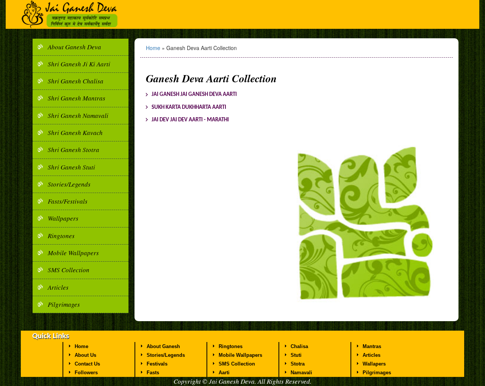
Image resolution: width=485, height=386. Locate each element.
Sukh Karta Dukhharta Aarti (189, 107)
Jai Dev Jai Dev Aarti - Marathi (190, 120)
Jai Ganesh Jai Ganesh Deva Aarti (194, 94)
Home (154, 48)
